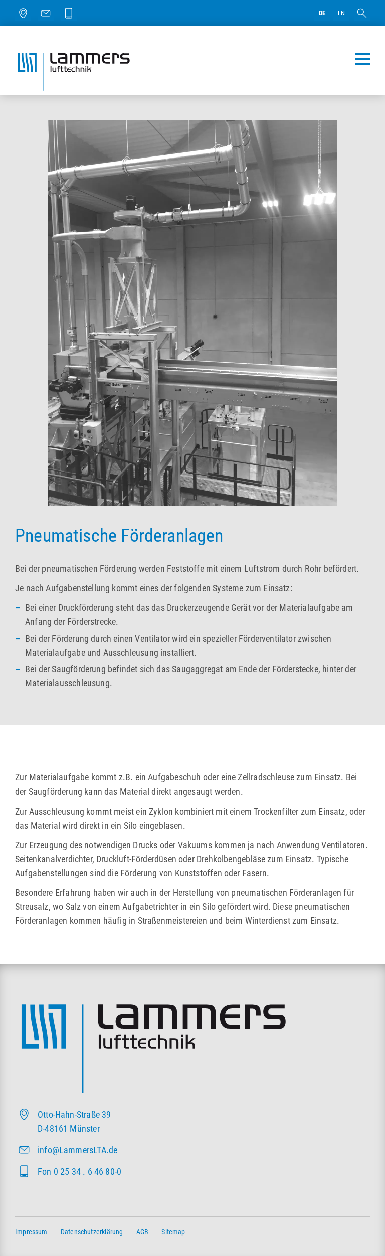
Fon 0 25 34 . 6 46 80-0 (79, 1171)
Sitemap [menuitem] (173, 1232)
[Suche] (362, 13)
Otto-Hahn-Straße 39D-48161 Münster (74, 1121)
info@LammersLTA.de (77, 1150)
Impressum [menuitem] (31, 1232)
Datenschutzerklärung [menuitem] (92, 1232)
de (322, 13)
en (341, 13)
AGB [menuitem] (142, 1232)
